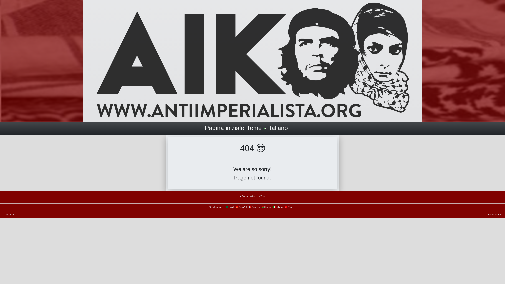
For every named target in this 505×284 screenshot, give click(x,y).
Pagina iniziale (224, 128)
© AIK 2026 (9, 215)
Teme (254, 128)
